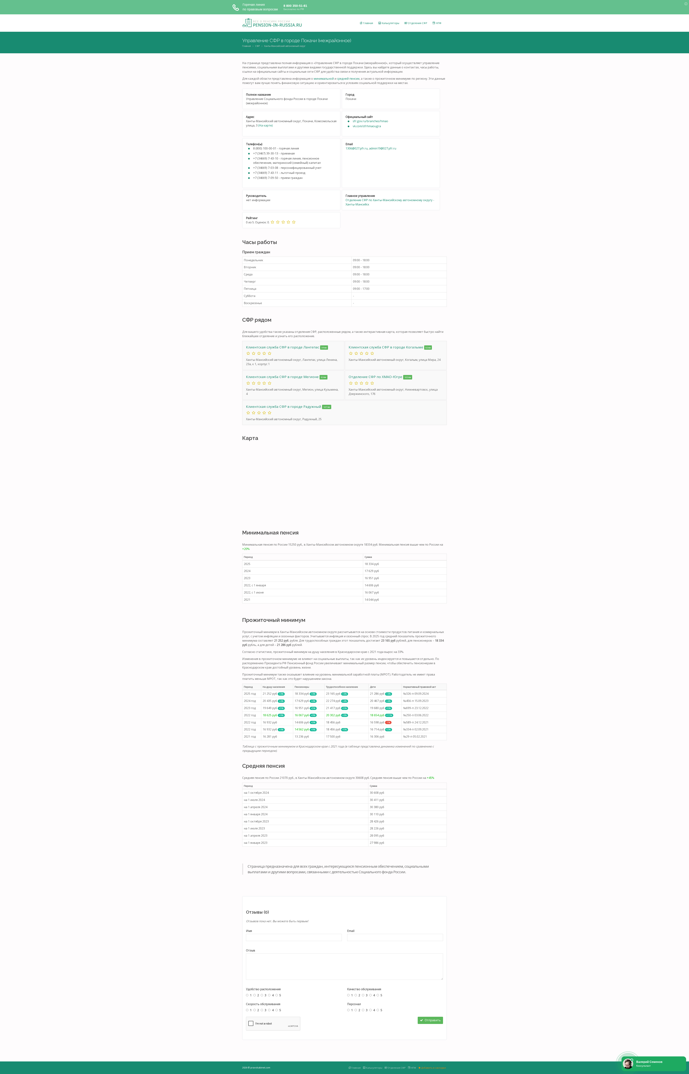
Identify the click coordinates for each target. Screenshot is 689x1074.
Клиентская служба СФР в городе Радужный (284, 406)
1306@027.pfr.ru (357, 148)
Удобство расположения (263, 989)
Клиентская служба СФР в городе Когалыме (386, 347)
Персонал (354, 1004)
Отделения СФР (417, 23)
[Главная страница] (272, 23)
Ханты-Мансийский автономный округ (284, 46)
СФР (257, 46)
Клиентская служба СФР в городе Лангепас (283, 347)
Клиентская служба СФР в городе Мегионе (283, 376)
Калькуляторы (390, 23)
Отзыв (250, 950)
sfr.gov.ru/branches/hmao (370, 121)
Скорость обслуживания (263, 1004)
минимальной (324, 79)
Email (350, 931)
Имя (249, 931)
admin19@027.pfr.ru (382, 148)
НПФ (438, 23)
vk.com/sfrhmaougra (367, 126)
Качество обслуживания (364, 989)
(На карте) (265, 125)
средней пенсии (348, 79)
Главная (367, 23)
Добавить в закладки (433, 1067)
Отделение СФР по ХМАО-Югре (376, 376)
